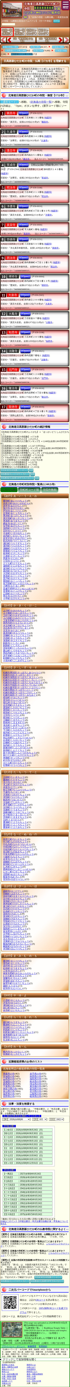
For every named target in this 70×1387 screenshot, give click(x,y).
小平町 (14, 598)
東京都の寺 (35, 1086)
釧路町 (14, 645)
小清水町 (16, 660)
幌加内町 (17, 944)
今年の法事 (31, 1379)
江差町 (14, 556)
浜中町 (15, 899)
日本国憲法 (31, 1369)
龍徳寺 (13, 406)
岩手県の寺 (35, 1074)
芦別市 (13, 511)
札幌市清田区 (21, 677)
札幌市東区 (20, 692)
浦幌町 (15, 548)
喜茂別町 (16, 633)
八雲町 (14, 1000)
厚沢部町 (16, 518)
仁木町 (13, 867)
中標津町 (17, 847)
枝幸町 (14, 553)
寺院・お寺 (31, 1376)
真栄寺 (11, 225)
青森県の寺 (8, 1074)
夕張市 (13, 1003)
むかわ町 (15, 976)
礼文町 (14, 1040)
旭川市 (14, 508)
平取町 (15, 921)
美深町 (14, 916)
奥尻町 (15, 576)
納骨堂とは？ (32, 1372)
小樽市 (12, 586)
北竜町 (16, 941)
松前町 (15, 968)
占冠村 (15, 727)
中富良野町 (18, 854)
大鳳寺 (13, 313)
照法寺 (11, 187)
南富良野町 (20, 973)
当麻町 (14, 810)
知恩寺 (13, 332)
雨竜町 (15, 551)
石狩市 (13, 531)
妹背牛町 (16, 983)
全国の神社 (35, 47)
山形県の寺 (8, 1079)
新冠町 (16, 864)
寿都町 (14, 758)
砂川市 (13, 760)
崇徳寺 (11, 239)
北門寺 (13, 369)
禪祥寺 (13, 276)
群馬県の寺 (8, 1084)
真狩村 (14, 966)
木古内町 (16, 625)
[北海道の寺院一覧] (41, 101)
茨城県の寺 (8, 1081)
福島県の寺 (35, 1079)
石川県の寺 (35, 1091)
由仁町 (13, 1008)
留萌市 (12, 1037)
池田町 (14, 528)
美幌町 (14, 919)
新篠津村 (16, 748)
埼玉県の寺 (35, 1084)
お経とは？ (31, 1367)
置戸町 (14, 578)
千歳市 (12, 792)
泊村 (12, 820)
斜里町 (14, 735)
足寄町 (15, 513)
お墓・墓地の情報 (9, 1376)
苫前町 (15, 817)
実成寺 (11, 164)
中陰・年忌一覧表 (9, 1379)
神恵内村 (16, 623)
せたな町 (15, 763)
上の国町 (17, 618)
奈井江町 (15, 839)
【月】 (36, 1119)
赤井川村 (16, 503)
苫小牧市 (15, 815)
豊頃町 (15, 825)
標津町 (14, 718)
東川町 (16, 906)
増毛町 (14, 963)
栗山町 (15, 650)
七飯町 (14, 857)
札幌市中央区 (23, 682)
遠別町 (15, 568)
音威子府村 (18, 588)
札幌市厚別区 (22, 672)
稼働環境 (32, 1346)
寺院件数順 (50, 489)
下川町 (15, 730)
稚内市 (14, 1052)
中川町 (15, 841)
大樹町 (14, 777)
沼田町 (14, 874)
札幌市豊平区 (22, 687)
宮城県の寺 (8, 1076)
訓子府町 (17, 655)
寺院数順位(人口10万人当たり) (15, 474)
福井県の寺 (8, 1094)
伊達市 (10, 787)
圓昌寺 (11, 113)
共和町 (15, 638)
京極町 (16, 635)
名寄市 (12, 859)
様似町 (14, 697)
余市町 (14, 1010)
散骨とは (5, 1372)
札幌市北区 (18, 675)
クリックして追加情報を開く (20, 1359)
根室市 (12, 877)
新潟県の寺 (35, 1089)
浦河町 (15, 546)
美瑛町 (14, 901)
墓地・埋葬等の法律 (10, 1367)
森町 (10, 986)
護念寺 (11, 150)
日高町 (14, 909)
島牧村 (14, 722)
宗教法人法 (6, 1383)
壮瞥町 (15, 765)
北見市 (12, 630)
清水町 (14, 725)
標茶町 (15, 712)
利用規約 (43, 1346)
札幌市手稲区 (21, 685)
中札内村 (17, 844)
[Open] (23, 113)
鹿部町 (14, 710)
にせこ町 (15, 872)
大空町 (15, 573)
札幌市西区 (18, 690)
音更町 (15, 591)
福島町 (15, 929)
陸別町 (15, 1027)
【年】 (6, 1119)
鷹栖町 (14, 780)
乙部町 (14, 593)
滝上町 (16, 784)
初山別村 (17, 738)
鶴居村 (13, 800)
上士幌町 (17, 613)
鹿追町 (15, 707)
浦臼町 (15, 543)
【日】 (52, 1119)
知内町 (15, 745)
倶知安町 (17, 648)
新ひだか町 (18, 755)
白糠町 (15, 742)
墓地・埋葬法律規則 (35, 1374)
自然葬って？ (7, 1381)
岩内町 (15, 536)
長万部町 (18, 583)
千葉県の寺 (8, 1086)
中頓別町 (18, 849)
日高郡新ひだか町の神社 (16, 51)
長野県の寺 (8, 1096)
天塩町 (14, 802)
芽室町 (14, 981)
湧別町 (15, 1005)
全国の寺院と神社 (10, 47)
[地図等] (48, 117)
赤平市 (13, 506)
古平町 (15, 934)
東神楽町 (18, 904)
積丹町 (16, 733)
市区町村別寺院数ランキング (14, 470)
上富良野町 (18, 620)
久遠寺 (11, 131)
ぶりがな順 (9, 489)
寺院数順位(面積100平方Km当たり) (17, 478)
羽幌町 (14, 894)
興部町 (15, 581)
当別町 (15, 807)
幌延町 (15, 946)
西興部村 (17, 869)
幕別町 (15, 961)
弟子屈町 (16, 805)
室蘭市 (13, 978)
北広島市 (16, 628)
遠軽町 (15, 566)
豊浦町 (15, 822)
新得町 (15, 750)
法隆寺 (13, 351)
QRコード (41, 1300)
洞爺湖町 (16, 812)
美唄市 (12, 914)
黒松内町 (18, 653)
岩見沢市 (15, 538)
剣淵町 (15, 658)
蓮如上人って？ (8, 1369)
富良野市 (13, 931)
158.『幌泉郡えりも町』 (23, 39)
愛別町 (15, 501)
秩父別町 (17, 790)
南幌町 (15, 862)
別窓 (31, 470)
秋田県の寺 (35, 1076)
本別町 (15, 949)
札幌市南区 (20, 695)
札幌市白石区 (22, 680)
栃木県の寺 (35, 1081)
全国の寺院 (38, 51)
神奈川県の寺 (10, 1089)
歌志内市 (15, 541)
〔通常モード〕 (9, 101)
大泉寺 (12, 295)
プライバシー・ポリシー (14, 1346)
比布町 (14, 911)
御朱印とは (31, 1365)
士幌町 (14, 720)
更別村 (14, 700)
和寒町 (15, 1054)
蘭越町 (15, 1025)
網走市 (13, 523)
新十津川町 (20, 753)
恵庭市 (12, 558)
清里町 (15, 640)
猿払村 (14, 702)
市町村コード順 (29, 489)
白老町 (15, 740)
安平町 (14, 526)
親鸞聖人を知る (8, 1365)
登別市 (14, 879)
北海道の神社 (58, 47)
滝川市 (13, 782)
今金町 (15, 533)
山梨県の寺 (35, 1094)
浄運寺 (11, 206)
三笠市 (12, 971)
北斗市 (12, 939)
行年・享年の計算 (34, 1381)
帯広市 (13, 596)
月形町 (15, 795)
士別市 (12, 715)
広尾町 (14, 924)
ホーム (56, 21)
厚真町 (14, 521)
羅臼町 (14, 1022)
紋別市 (13, 988)
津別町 (14, 797)
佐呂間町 (15, 705)
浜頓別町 (18, 896)
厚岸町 (15, 516)
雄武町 (14, 571)
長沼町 (15, 852)
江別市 (12, 561)
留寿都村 (14, 1035)
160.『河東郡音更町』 (48, 39)
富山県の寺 (8, 1091)
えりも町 (15, 563)
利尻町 (14, 1030)
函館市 (13, 891)
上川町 (15, 610)
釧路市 (12, 643)
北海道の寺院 (61, 51)
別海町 (15, 936)
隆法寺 (13, 388)
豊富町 (15, 827)
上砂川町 (18, 615)
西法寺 (11, 258)
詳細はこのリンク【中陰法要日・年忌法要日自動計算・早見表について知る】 (34, 1222)
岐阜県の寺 (35, 1096)
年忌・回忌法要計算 (10, 1374)
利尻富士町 (18, 1032)
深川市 (13, 926)
